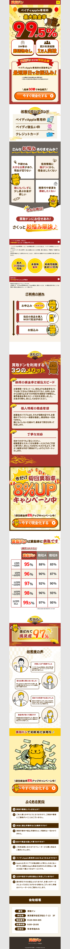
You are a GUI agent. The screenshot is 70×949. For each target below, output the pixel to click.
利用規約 (40, 943)
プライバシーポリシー (33, 943)
